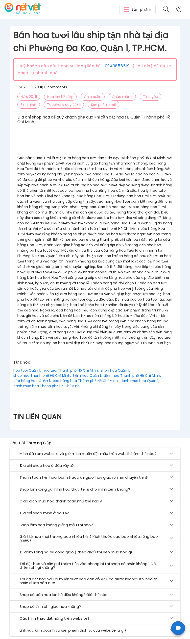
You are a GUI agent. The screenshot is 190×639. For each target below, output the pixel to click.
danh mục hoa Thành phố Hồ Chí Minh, (46, 385)
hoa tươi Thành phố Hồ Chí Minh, (71, 370)
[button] (137, 9)
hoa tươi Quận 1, (27, 370)
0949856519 (117, 66)
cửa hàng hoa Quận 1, (32, 380)
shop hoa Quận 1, (115, 370)
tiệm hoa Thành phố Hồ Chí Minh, (132, 375)
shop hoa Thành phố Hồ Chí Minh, (42, 375)
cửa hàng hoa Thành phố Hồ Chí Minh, (86, 380)
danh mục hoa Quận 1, (139, 380)
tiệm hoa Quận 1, (87, 375)
